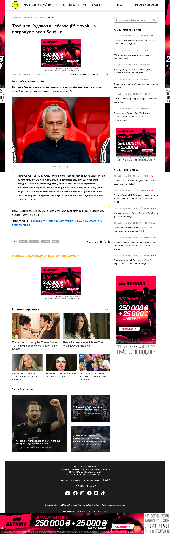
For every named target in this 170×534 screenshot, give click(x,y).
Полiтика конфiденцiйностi (114, 505)
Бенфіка (23, 241)
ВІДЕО (117, 5)
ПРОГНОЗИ (99, 5)
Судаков (45, 241)
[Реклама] (85, 523)
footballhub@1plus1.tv (95, 475)
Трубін (55, 241)
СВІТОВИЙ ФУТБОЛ (71, 5)
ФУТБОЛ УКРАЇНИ (37, 5)
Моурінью (34, 241)
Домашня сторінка (22, 18)
